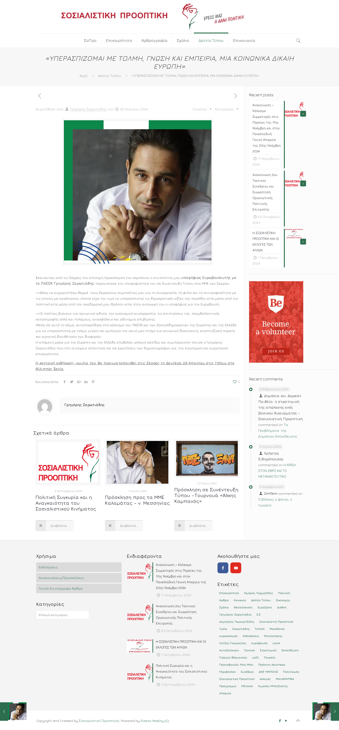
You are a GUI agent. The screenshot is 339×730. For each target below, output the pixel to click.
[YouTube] (235, 567)
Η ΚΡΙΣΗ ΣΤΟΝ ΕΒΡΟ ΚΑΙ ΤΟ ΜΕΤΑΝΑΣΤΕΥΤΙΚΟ (277, 470)
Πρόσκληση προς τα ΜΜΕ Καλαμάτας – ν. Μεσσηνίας (137, 500)
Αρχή (84, 76)
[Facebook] (222, 567)
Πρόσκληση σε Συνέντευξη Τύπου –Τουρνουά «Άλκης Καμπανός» (206, 495)
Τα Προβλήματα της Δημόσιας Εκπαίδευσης (277, 430)
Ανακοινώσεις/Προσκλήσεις (61, 578)
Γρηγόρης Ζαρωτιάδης (88, 109)
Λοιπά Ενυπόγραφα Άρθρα (61, 588)
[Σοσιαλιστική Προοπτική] (169, 16)
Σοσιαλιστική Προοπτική (99, 721)
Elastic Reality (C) (155, 721)
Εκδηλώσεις (48, 567)
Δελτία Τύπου (109, 76)
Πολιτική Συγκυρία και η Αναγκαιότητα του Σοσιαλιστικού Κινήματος (66, 503)
